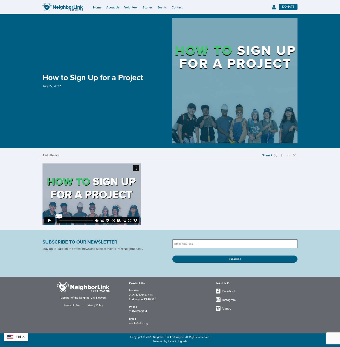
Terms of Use (72, 305)
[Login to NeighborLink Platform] (274, 7)
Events (162, 7)
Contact (177, 7)
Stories (148, 7)
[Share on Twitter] (275, 155)
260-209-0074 (138, 311)
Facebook (229, 291)
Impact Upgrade (177, 341)
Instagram (229, 300)
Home (97, 7)
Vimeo (226, 309)
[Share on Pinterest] (294, 155)
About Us (112, 7)
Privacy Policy (95, 305)
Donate (288, 7)
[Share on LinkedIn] (288, 155)
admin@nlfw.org (138, 323)
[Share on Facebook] (282, 155)
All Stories (51, 155)
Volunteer (131, 7)
